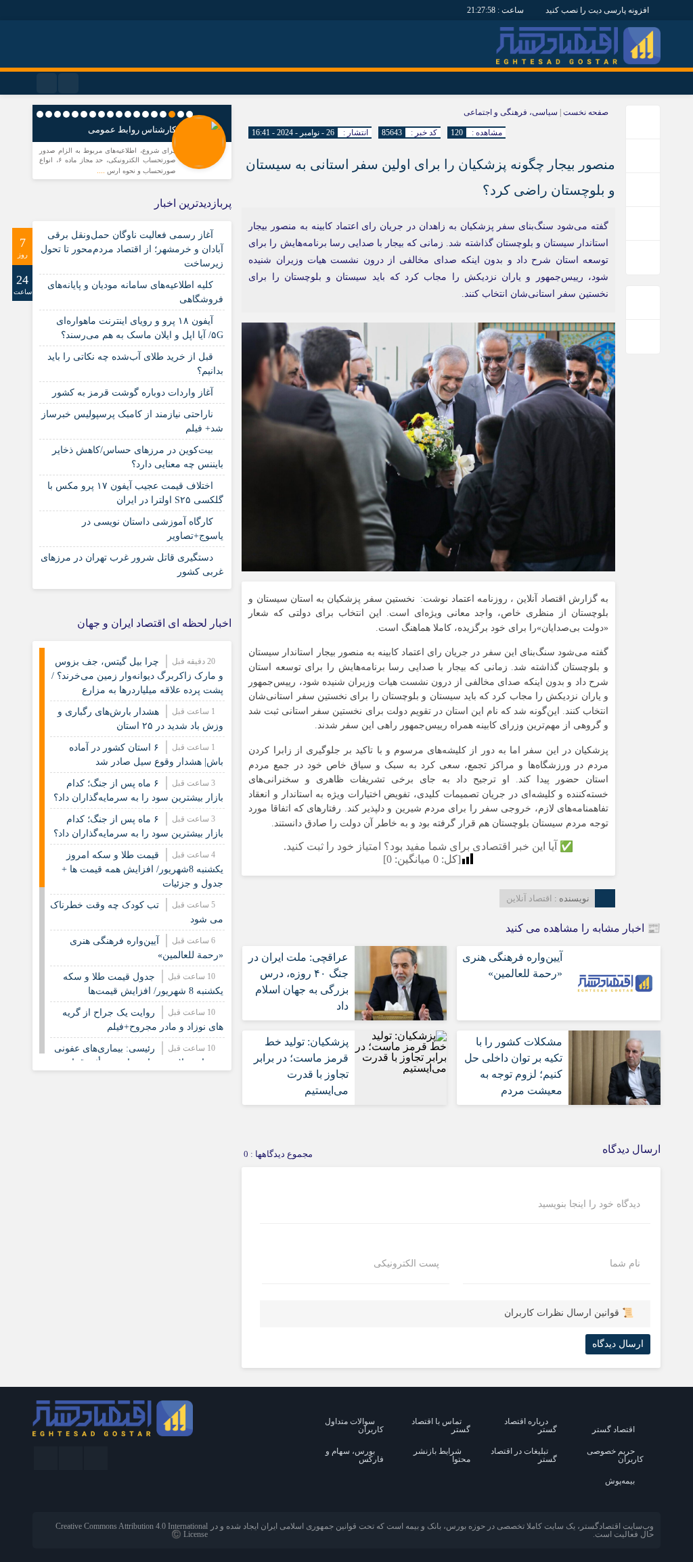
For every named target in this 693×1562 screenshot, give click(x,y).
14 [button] (75, 114)
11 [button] (101, 114)
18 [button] (40, 114)
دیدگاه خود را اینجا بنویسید (589, 1204)
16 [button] (57, 114)
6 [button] (145, 114)
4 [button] (163, 114)
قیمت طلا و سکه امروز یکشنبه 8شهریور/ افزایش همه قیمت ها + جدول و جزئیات (142, 869)
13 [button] (84, 114)
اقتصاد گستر (613, 1429)
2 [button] (180, 114)
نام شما (625, 1264)
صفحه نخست (584, 112)
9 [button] (119, 114)
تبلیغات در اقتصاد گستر (524, 1455)
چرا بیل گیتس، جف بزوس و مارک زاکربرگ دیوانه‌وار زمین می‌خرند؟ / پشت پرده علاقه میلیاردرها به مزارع (137, 676)
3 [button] (172, 114)
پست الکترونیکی (406, 1264)
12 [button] (92, 114)
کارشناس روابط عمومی (132, 129)
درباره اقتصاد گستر (530, 1425)
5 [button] (154, 114)
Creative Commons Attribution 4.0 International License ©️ (131, 1530)
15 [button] (66, 114)
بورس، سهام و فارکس (355, 1455)
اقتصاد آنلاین (529, 898)
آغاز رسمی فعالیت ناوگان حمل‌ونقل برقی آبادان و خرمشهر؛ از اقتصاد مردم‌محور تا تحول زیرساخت (132, 249)
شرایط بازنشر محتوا (441, 1455)
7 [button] (136, 114)
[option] (131, 145)
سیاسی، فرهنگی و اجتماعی (511, 112)
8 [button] (128, 114)
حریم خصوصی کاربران (615, 1455)
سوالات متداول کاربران (354, 1425)
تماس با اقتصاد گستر (440, 1425)
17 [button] (48, 114)
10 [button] (110, 114)
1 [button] (189, 114)
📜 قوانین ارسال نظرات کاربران (568, 1313)
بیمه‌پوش (620, 1481)
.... (102, 170)
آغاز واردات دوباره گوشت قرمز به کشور (132, 392)
